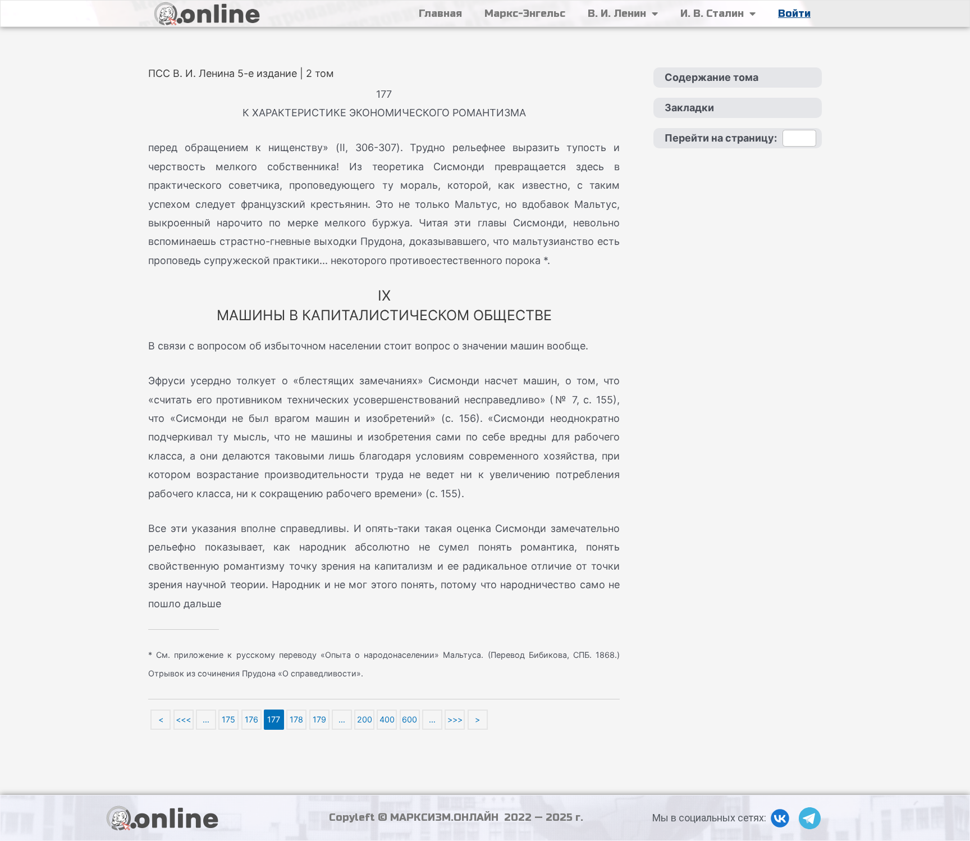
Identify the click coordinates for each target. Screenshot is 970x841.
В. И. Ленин (617, 13)
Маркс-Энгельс (524, 13)
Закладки (689, 107)
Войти (794, 13)
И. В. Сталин (712, 13)
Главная (440, 13)
